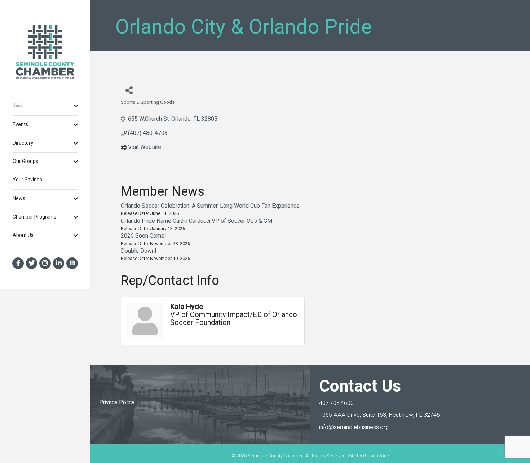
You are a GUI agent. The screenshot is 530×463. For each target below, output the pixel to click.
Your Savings (27, 180)
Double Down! (138, 251)
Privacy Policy (116, 402)
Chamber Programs (34, 217)
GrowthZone (376, 455)
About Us (23, 235)
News (19, 198)
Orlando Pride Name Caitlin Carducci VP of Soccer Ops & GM (196, 221)
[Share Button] (129, 90)
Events (20, 124)
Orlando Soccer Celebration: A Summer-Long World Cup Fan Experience (210, 206)
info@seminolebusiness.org (354, 427)
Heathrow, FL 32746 (379, 415)
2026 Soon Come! (143, 236)
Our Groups (25, 161)
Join (17, 106)
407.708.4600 (336, 403)
